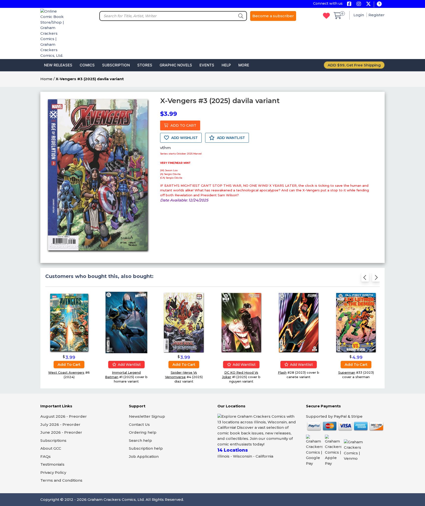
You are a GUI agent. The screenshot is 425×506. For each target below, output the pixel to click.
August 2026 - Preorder (63, 416)
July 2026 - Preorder (60, 424)
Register (376, 15)
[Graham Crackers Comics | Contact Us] (379, 4)
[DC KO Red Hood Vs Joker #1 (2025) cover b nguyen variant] (241, 322)
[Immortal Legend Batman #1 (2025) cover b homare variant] (126, 322)
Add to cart (69, 364)
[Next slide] (376, 278)
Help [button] (226, 65)
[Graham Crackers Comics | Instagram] (359, 4)
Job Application (144, 456)
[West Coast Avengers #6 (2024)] (69, 322)
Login (359, 15)
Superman (346, 372)
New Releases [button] (58, 65)
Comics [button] (87, 65)
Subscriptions (53, 440)
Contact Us (139, 424)
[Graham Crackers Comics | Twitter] (368, 4)
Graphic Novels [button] (176, 65)
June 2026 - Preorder (61, 432)
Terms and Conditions (61, 480)
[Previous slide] (365, 278)
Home (46, 79)
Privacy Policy (53, 472)
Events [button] (206, 65)
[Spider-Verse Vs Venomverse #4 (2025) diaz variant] (184, 322)
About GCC (50, 448)
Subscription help (146, 448)
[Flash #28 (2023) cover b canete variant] (298, 322)
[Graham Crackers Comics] (53, 33)
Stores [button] (144, 65)
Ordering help (142, 432)
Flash (282, 372)
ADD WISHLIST (184, 138)
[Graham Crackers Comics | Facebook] (349, 4)
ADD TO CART (182, 125)
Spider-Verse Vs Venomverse (181, 374)
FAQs (45, 456)
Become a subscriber (273, 16)
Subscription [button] (116, 65)
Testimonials (52, 464)
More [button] (243, 65)
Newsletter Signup (147, 416)
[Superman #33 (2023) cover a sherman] (356, 322)
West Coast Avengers (66, 372)
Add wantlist (129, 364)
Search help (140, 440)
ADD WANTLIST (230, 138)
